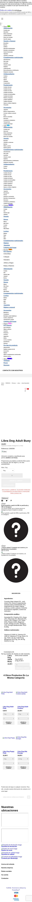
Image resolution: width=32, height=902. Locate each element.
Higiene (6, 243)
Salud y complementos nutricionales (12, 354)
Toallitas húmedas (8, 101)
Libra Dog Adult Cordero (23, 707)
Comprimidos (7, 83)
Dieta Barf (6, 32)
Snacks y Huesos (9, 41)
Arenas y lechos (7, 356)
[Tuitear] (6, 500)
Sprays (5, 79)
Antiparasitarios (9, 74)
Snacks (6, 138)
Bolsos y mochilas (8, 116)
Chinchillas (7, 254)
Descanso (6, 118)
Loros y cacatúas (8, 339)
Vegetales (6, 53)
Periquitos (6, 332)
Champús (6, 81)
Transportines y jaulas (9, 319)
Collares (5, 76)
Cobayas (6, 257)
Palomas (6, 343)
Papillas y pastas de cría (9, 349)
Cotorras (6, 334)
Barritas (5, 44)
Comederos (6, 314)
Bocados (6, 140)
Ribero (5, 221)
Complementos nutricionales (13, 57)
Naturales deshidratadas (9, 48)
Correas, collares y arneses (10, 113)
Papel (5, 235)
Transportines (7, 122)
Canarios (6, 331)
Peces (6, 363)
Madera (5, 233)
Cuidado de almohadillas (9, 94)
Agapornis (6, 336)
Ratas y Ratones (9, 266)
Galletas (5, 46)
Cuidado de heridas (8, 96)
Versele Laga (6, 212)
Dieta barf (6, 131)
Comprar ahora (8, 485)
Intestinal (6, 63)
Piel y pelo (6, 61)
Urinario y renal (7, 64)
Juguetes (6, 109)
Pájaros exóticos (7, 329)
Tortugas (7, 360)
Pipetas (5, 77)
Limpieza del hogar (8, 123)
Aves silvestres (7, 327)
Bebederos (6, 312)
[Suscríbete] (28, 797)
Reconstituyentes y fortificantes (11, 70)
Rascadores (6, 192)
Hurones (6, 365)
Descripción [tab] (16, 593)
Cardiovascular (7, 68)
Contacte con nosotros (13, 370)
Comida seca (7, 30)
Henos (6, 219)
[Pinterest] (11, 500)
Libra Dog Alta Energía (22, 752)
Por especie (8, 251)
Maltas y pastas (7, 145)
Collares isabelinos (8, 99)
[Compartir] (2, 500)
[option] (22, 659)
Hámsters (7, 260)
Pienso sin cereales (8, 37)
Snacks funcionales (8, 52)
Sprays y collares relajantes (10, 103)
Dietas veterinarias (8, 33)
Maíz (5, 236)
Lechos (6, 231)
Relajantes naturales (8, 71)
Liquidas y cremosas (8, 55)
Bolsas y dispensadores (9, 111)
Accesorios (7, 107)
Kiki (4, 210)
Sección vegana (7, 39)
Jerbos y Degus (8, 263)
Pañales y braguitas (8, 97)
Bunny (5, 226)
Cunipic (5, 209)
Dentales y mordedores (9, 50)
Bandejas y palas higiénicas (10, 315)
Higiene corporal (9, 307)
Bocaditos (6, 43)
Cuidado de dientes (8, 92)
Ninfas (5, 338)
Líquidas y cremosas (8, 142)
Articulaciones (7, 59)
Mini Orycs (6, 223)
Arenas (5, 194)
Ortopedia (6, 104)
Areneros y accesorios (9, 196)
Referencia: (5, 448)
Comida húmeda (7, 35)
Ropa (5, 114)
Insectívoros (6, 341)
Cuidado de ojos (7, 88)
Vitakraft (5, 214)
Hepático (6, 66)
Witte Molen (6, 228)
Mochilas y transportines (9, 198)
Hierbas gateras (7, 147)
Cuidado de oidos (8, 90)
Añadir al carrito (16, 480)
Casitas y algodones (8, 317)
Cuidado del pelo (8, 87)
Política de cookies (6, 10)
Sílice (5, 238)
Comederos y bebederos (9, 120)
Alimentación (8, 207)
